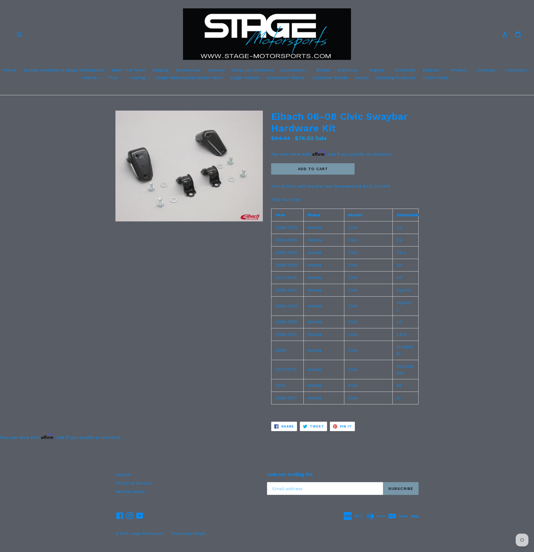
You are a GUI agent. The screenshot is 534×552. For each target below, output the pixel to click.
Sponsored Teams (285, 77)
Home (10, 70)
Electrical (351, 70)
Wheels (462, 70)
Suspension (296, 70)
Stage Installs (244, 77)
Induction (519, 70)
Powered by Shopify (188, 533)
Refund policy (130, 491)
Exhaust (489, 70)
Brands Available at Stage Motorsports (64, 70)
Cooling (140, 77)
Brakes (324, 70)
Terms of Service (133, 483)
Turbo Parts (438, 77)
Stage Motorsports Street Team (189, 77)
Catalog (160, 70)
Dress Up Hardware (253, 70)
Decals (362, 77)
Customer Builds (330, 77)
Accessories (188, 70)
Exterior (434, 70)
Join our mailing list (290, 474)
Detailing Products (395, 77)
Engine (379, 70)
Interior (93, 77)
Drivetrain (405, 70)
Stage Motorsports (147, 533)
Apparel (216, 70)
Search (122, 474)
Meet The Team (128, 70)
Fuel (117, 77)
